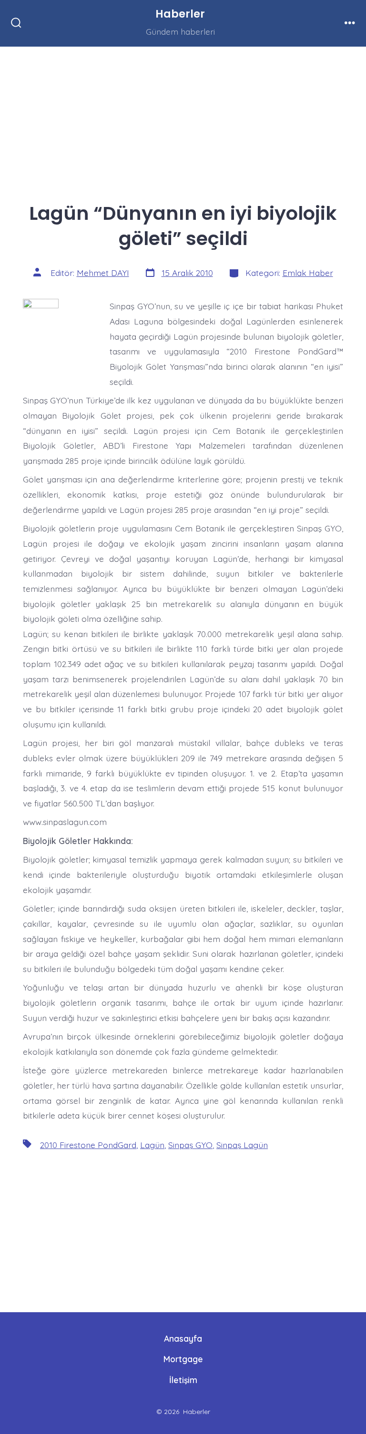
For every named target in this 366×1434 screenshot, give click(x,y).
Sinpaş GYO (190, 1144)
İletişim (183, 1380)
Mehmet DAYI (103, 272)
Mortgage (183, 1359)
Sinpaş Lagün (242, 1144)
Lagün (152, 1144)
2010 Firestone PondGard (88, 1144)
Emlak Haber (308, 272)
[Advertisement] (183, 117)
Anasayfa (183, 1338)
